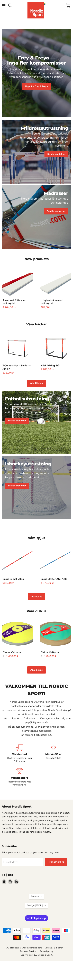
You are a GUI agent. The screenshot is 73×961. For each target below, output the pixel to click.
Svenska (35, 896)
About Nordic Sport (32, 947)
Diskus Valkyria (50, 652)
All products (12, 947)
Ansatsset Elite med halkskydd (14, 301)
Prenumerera (56, 862)
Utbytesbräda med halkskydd (51, 301)
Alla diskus (36, 669)
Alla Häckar (36, 383)
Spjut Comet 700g (13, 579)
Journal (48, 947)
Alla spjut (36, 596)
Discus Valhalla (12, 652)
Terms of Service (28, 951)
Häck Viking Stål (50, 365)
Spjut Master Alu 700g (54, 579)
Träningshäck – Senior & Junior (17, 367)
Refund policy (46, 951)
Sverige (35, 905)
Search (59, 947)
